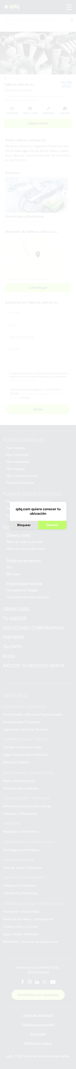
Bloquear (24, 525)
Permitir (52, 525)
